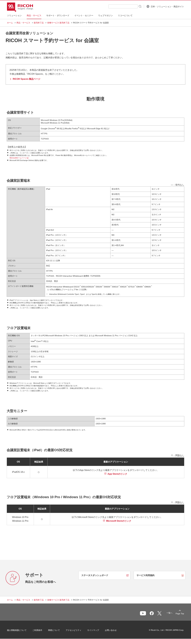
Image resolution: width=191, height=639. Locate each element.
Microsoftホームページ (18, 158)
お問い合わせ (111, 630)
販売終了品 (39, 23)
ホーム (10, 23)
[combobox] (123, 6)
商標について (54, 630)
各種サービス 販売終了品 (58, 23)
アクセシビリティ (73, 630)
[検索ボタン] (139, 6)
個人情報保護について (17, 630)
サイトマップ (93, 630)
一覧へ (169, 613)
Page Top (180, 613)
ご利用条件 (37, 630)
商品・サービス (23, 23)
